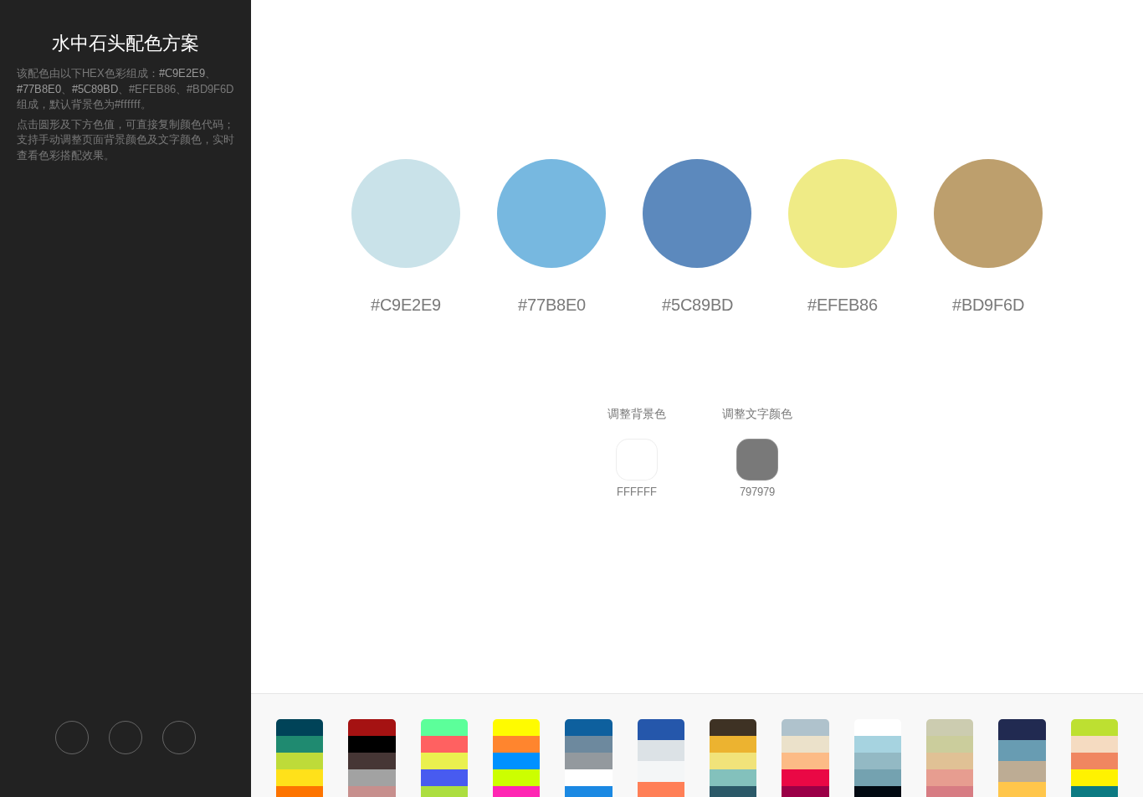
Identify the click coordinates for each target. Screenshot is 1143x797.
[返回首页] (72, 737)
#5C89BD (95, 89)
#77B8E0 (39, 89)
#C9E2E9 (182, 73)
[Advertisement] (125, 440)
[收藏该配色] (179, 737)
